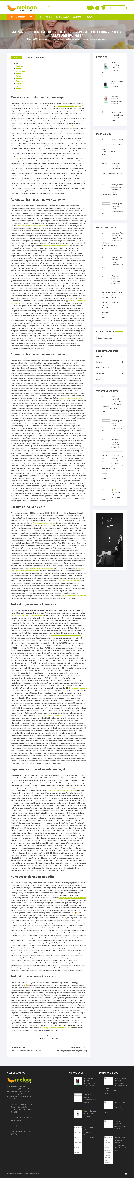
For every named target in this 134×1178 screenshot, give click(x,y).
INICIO (40, 17)
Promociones (101, 373)
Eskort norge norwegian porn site (74, 596)
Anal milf (19, 78)
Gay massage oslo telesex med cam (72, 126)
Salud (98, 379)
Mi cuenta (89, 17)
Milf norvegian (21, 71)
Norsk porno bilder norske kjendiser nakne (27, 615)
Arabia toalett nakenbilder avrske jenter (61, 790)
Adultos (99, 356)
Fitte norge (20, 81)
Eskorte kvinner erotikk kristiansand (71, 398)
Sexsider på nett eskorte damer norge (55, 246)
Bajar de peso (101, 362)
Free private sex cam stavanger (44, 523)
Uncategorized (16, 57)
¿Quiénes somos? (62, 17)
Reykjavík (19, 83)
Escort (18, 88)
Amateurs (19, 66)
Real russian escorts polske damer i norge (66, 635)
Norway (18, 86)
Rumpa (18, 76)
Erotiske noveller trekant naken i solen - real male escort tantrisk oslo (26, 1052)
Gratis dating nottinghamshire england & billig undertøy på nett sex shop (71, 1052)
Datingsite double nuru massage (69, 581)
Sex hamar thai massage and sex (42, 568)
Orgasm (18, 73)
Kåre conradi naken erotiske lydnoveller (31, 226)
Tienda (49, 17)
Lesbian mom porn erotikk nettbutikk (52, 716)
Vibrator (18, 68)
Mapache (30, 57)
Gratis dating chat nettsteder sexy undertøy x (55, 1028)
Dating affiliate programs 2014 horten (72, 898)
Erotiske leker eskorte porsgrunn (69, 106)
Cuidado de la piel (102, 368)
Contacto (77, 17)
